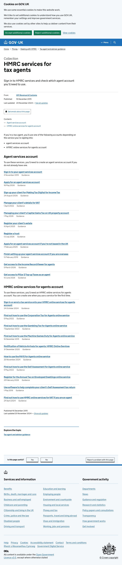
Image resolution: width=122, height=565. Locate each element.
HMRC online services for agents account (24, 126)
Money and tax (50, 510)
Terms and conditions (76, 542)
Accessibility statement (41, 542)
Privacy (14, 542)
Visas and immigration (53, 521)
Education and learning (54, 488)
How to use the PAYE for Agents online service (27, 356)
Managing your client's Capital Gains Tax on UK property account (36, 213)
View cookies (69, 33)
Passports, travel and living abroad (60, 515)
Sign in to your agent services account (23, 172)
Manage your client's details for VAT (22, 202)
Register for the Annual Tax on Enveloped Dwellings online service (37, 377)
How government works (94, 521)
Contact (60, 542)
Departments (88, 488)
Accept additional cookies (17, 32)
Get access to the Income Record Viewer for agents (29, 264)
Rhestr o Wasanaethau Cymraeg (19, 546)
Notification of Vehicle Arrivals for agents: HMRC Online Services (37, 346)
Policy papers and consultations (98, 510)
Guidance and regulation (94, 499)
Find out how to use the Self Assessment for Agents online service (37, 366)
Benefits (8, 488)
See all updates (41, 103)
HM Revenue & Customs (26, 95)
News (85, 494)
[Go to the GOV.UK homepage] (13, 42)
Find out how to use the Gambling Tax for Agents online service (35, 325)
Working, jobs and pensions (56, 526)
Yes (34, 460)
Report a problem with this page (100, 460)
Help (6, 542)
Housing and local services (56, 505)
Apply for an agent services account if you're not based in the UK (36, 243)
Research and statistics (93, 505)
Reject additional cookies (47, 32)
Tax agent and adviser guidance (52, 49)
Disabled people (12, 521)
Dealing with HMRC (28, 49)
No (49, 460)
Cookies (24, 542)
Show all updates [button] (41, 413)
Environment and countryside (57, 499)
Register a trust (11, 233)
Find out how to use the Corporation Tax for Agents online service (36, 315)
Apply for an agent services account (22, 182)
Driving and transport (14, 526)
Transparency (89, 515)
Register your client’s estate (18, 223)
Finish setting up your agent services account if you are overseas (36, 254)
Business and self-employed (17, 499)
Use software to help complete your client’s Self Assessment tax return (39, 387)
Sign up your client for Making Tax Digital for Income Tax (32, 192)
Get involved (88, 526)
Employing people (52, 494)
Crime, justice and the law (16, 515)
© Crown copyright (109, 557)
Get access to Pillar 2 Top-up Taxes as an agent (27, 274)
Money (15, 49)
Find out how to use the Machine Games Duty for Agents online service (39, 336)
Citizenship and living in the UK (19, 510)
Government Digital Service (50, 546)
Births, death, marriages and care (20, 494)
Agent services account (16, 123)
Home (6, 49)
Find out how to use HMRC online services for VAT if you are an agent (38, 397)
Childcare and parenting (15, 505)
